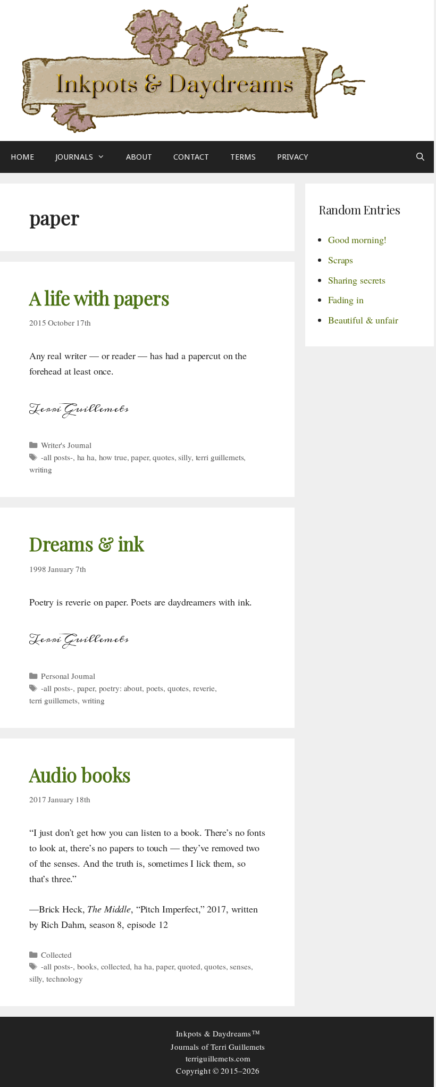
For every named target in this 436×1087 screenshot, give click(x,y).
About (139, 157)
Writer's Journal (66, 444)
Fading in (346, 299)
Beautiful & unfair (363, 319)
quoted (189, 966)
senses (240, 966)
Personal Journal (68, 675)
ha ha (86, 457)
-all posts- (57, 457)
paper (139, 457)
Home (22, 157)
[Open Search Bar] (420, 157)
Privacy (292, 157)
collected (115, 966)
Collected (56, 954)
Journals (74, 157)
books (87, 966)
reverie (204, 688)
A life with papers (99, 297)
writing (40, 469)
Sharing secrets (356, 279)
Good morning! (357, 239)
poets (154, 688)
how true (113, 457)
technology (64, 978)
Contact (191, 157)
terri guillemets (220, 457)
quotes (163, 457)
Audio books (80, 774)
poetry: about (120, 688)
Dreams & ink (86, 543)
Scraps (340, 259)
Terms (243, 157)
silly (184, 457)
